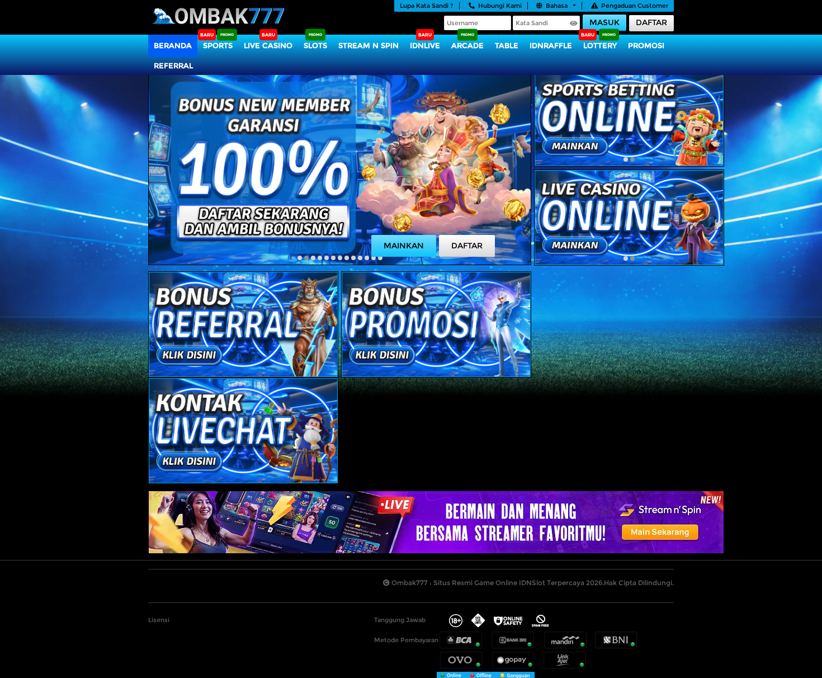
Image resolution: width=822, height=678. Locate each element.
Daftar (651, 22)
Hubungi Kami (500, 6)
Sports (218, 45)
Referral (173, 65)
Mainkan (404, 246)
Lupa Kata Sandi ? (426, 6)
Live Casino (268, 45)
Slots (315, 45)
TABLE (506, 45)
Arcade (467, 45)
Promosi (646, 45)
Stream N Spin (368, 45)
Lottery (600, 45)
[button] (299, 258)
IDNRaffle (551, 45)
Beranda (173, 45)
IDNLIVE (425, 45)
